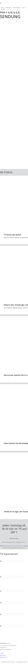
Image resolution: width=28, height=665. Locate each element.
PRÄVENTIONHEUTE (7, 127)
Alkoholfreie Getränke (11, 130)
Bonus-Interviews (7, 70)
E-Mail (1, 653)
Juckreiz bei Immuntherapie (13, 106)
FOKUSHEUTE (5, 102)
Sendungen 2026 (6, 39)
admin (3, 48)
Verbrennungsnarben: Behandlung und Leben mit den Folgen (14, 76)
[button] (14, 664)
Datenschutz (3, 657)
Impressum (3, 655)
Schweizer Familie (7, 155)
